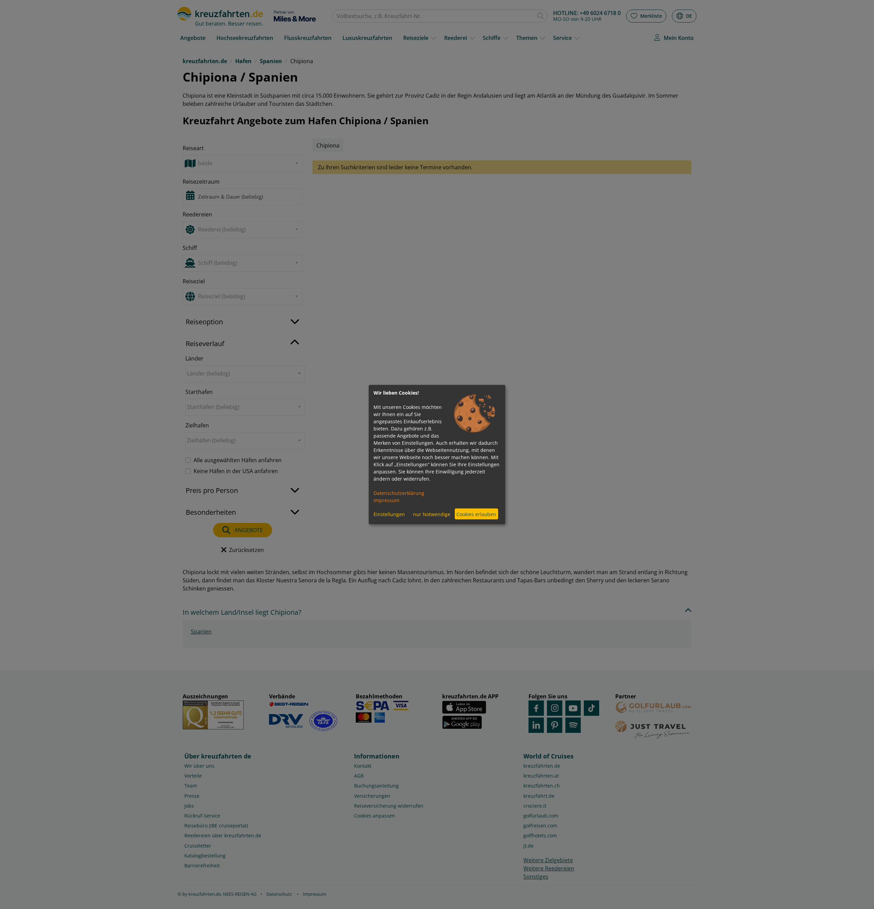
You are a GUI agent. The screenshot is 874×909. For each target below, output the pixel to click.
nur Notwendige (431, 514)
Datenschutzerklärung (398, 493)
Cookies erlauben (476, 514)
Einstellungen (389, 514)
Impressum (386, 500)
